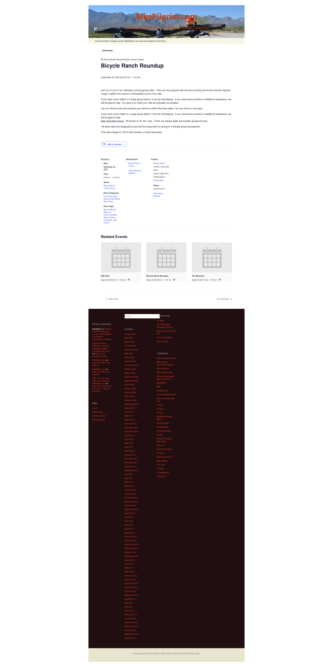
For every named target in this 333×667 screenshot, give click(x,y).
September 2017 (131, 470)
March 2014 (130, 610)
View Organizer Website (135, 171)
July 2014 (129, 603)
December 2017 (131, 458)
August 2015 (130, 560)
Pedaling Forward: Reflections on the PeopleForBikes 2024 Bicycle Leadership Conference (102, 334)
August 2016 (130, 513)
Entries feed (97, 412)
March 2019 (130, 419)
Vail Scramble (162, 341)
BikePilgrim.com (98, 360)
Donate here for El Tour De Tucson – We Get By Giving (102, 388)
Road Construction (164, 449)
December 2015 (131, 544)
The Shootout (198, 276)
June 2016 (129, 521)
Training (160, 468)
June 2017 (129, 474)
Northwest (108, 220)
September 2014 (131, 595)
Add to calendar (114, 144)
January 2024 (130, 361)
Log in (94, 408)
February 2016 (131, 536)
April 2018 (129, 447)
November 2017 (131, 462)
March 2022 (130, 384)
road (115, 220)
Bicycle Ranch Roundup (157, 276)
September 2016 (131, 509)
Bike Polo (105, 276)
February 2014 (131, 614)
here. (200, 108)
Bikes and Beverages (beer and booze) (165, 377)
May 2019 (129, 415)
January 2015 (130, 579)
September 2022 (131, 380)
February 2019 (131, 423)
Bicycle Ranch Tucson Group (109, 186)
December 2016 (131, 497)
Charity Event (162, 390)
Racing (160, 434)
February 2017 (131, 489)
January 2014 (130, 618)
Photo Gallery (162, 427)
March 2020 (130, 396)
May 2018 (129, 443)
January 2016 (130, 540)
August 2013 (130, 638)
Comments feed (98, 415)
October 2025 (130, 334)
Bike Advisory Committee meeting (165, 363)
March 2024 (130, 357)
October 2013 (130, 630)
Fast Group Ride (110, 196)
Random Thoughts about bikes (164, 440)
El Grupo (160, 408)
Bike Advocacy (163, 368)
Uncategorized (163, 472)
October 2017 (130, 466)
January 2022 (130, 388)
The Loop (161, 464)
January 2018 (130, 454)
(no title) (160, 320)
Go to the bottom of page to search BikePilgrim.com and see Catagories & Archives (130, 40)
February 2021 (131, 392)
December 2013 (131, 622)
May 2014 (129, 606)
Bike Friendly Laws (164, 372)
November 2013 (131, 626)
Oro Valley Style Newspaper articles (165, 325)
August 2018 (130, 435)
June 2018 (129, 439)
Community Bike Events (166, 394)
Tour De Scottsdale (165, 337)
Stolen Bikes (162, 460)
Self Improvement (164, 456)
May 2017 (129, 478)
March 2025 (130, 341)
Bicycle (106, 209)
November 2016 (131, 501)
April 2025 (129, 337)
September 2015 (131, 556)
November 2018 (131, 431)
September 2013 (131, 634)
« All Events (107, 50)
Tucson (107, 222)
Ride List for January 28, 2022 (99, 354)
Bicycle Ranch (159, 163)
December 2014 (131, 583)
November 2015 (131, 548)
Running (160, 453)
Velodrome (161, 476)
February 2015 (131, 575)
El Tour (160, 412)
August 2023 (130, 373)
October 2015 (130, 552)
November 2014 (131, 587)
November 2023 (131, 365)
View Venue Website (158, 194)
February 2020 (131, 400)
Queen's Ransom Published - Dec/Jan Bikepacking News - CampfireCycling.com (101, 347)
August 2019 (130, 408)
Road (110, 201)
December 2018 (131, 427)
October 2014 (130, 591)
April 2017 (129, 482)
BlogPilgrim (161, 382)
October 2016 (130, 505)
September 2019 (131, 404)
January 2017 (130, 493)
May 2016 (129, 525)
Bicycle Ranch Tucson (134, 164)
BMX (159, 386)
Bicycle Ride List (110, 210)
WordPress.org (98, 419)
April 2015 (129, 567)
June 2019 (129, 412)
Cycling (112, 217)
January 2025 (130, 345)
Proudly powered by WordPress (146, 653)
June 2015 (129, 564)
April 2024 (129, 353)
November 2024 (131, 349)
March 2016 (130, 532)
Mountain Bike (163, 423)
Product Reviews (164, 431)
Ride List (160, 445)
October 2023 (130, 369)
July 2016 (129, 517)
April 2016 (129, 528)
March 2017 (130, 486)
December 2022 (131, 376)
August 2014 (130, 599)
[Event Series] (129, 279)
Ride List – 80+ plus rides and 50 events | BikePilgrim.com (101, 381)
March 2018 (130, 451)
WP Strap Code (193, 653)
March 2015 (130, 571)
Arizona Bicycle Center (166, 358)
